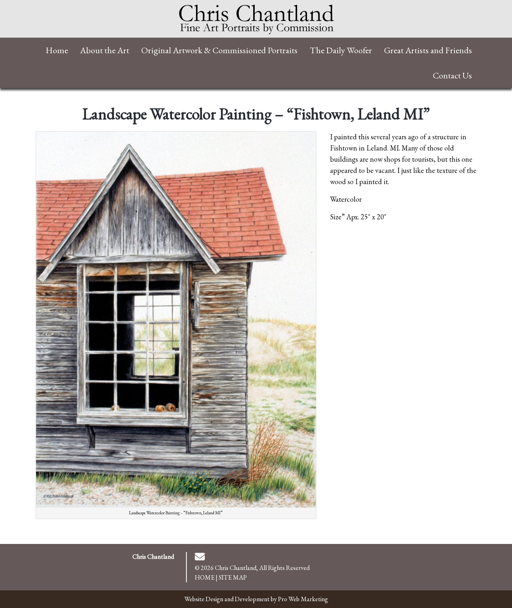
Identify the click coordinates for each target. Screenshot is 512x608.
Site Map (233, 577)
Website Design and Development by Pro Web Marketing (256, 599)
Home (204, 577)
